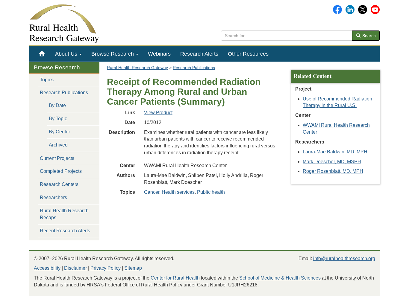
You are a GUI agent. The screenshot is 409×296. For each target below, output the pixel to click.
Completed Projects (61, 171)
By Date (57, 105)
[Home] (42, 54)
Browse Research (113, 54)
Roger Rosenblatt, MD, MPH (333, 171)
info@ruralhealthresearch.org (344, 258)
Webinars (159, 54)
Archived (58, 144)
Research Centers (59, 184)
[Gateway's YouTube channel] (375, 9)
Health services (178, 192)
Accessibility (47, 268)
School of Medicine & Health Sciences (280, 277)
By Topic (58, 118)
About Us (67, 54)
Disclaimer (75, 268)
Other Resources (248, 54)
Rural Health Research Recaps (64, 214)
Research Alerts (199, 54)
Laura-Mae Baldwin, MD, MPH (335, 151)
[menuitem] (42, 54)
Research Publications (64, 92)
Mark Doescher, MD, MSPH (332, 161)
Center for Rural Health (175, 277)
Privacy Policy (105, 268)
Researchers (53, 197)
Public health (211, 192)
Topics (47, 79)
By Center (59, 131)
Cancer (151, 192)
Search (368, 35)
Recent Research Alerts (65, 230)
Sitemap (133, 268)
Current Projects (57, 158)
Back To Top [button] (389, 288)
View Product (158, 112)
